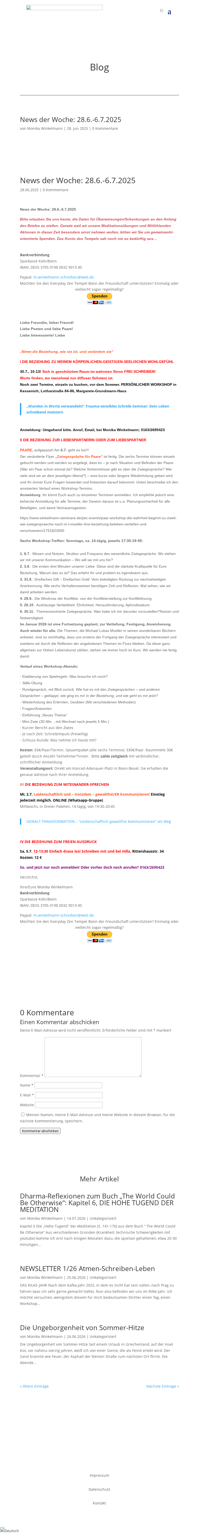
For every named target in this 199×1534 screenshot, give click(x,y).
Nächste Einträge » (162, 1386)
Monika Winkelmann (45, 128)
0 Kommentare (105, 128)
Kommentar (32, 1075)
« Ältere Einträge (34, 1386)
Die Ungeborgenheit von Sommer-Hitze (82, 1327)
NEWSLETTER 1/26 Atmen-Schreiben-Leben (87, 1268)
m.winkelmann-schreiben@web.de (63, 277)
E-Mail (27, 1095)
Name (26, 1085)
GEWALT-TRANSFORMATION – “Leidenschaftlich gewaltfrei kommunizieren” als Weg (98, 821)
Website (27, 1104)
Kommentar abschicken (40, 1131)
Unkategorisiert (103, 1218)
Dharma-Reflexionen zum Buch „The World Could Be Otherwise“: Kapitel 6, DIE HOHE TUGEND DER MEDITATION (97, 1202)
